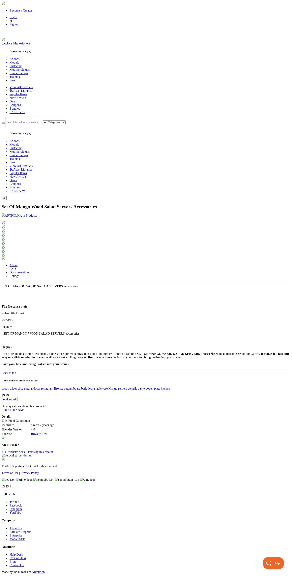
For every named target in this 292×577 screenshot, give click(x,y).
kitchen (165, 388)
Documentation (19, 272)
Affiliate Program (20, 532)
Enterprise (16, 535)
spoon (5, 388)
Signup (14, 24)
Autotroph (38, 572)
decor (36, 388)
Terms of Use (10, 473)
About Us (16, 528)
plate (157, 388)
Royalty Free (39, 433)
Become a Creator (21, 10)
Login (13, 17)
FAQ (13, 268)
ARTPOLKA (13, 215)
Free (12, 80)
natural (28, 388)
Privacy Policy (30, 473)
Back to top (9, 372)
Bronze (58, 388)
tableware (102, 388)
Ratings (14, 276)
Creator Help (18, 558)
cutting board (72, 388)
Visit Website (10, 451)
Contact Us (17, 565)
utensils (132, 388)
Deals (13, 101)
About (13, 265)
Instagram (16, 509)
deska (91, 388)
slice (20, 388)
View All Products (21, 87)
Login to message (13, 409)
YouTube (15, 512)
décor (13, 388)
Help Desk (16, 554)
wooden (148, 388)
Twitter (14, 502)
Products (31, 215)
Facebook (16, 505)
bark (84, 388)
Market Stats (17, 539)
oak (140, 388)
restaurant (47, 388)
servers (122, 388)
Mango (112, 388)
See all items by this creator (36, 451)
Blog (13, 561)
